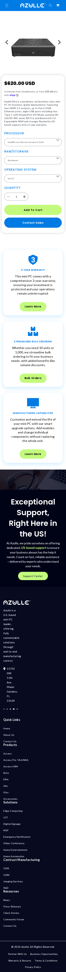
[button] (6, 5)
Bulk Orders (33, 378)
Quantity (12, 187)
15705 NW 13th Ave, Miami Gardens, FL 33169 (12, 684)
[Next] (59, 42)
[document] (33, 42)
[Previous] (7, 42)
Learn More (33, 306)
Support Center (33, 576)
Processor (14, 133)
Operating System (20, 169)
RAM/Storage (16, 151)
